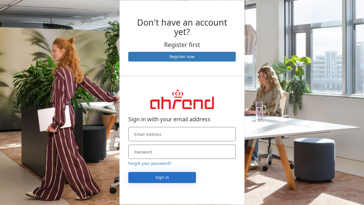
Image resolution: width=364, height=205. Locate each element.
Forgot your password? (149, 163)
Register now (182, 56)
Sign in (162, 177)
